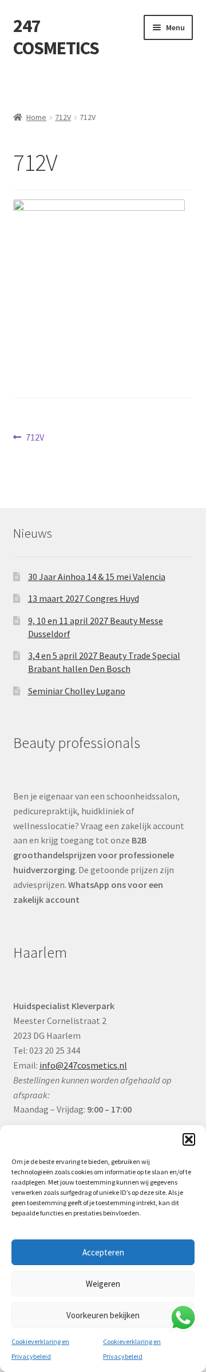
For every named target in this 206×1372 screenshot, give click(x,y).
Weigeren (103, 1283)
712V (63, 117)
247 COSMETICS (56, 36)
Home (36, 117)
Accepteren (103, 1252)
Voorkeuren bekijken (103, 1315)
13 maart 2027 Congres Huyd (83, 598)
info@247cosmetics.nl (83, 1065)
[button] (189, 1139)
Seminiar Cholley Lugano (76, 691)
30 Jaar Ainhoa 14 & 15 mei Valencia (96, 576)
